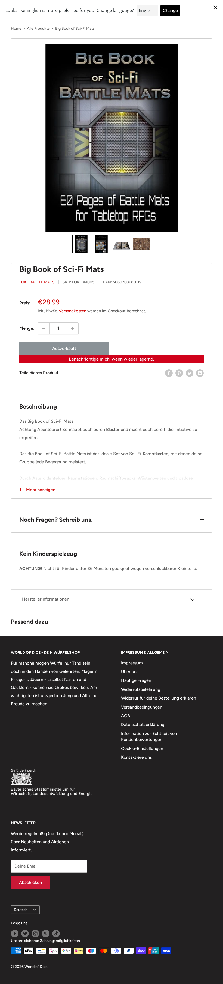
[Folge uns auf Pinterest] (45, 933)
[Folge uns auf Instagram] (35, 933)
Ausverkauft (64, 348)
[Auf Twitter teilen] (189, 373)
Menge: (27, 328)
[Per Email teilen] (200, 373)
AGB (125, 715)
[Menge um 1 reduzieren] (43, 328)
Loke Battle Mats (37, 282)
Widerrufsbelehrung (140, 689)
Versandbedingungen (141, 707)
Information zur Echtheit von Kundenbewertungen (149, 736)
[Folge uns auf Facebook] (14, 933)
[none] (81, 244)
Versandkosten (72, 310)
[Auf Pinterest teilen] (179, 373)
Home (16, 28)
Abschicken (30, 882)
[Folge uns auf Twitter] (25, 933)
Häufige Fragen (136, 680)
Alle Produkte (38, 28)
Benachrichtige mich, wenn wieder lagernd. (111, 359)
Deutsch (20, 909)
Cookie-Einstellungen (142, 748)
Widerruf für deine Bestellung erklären (158, 698)
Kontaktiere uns (136, 757)
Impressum (132, 662)
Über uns (129, 671)
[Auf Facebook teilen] (169, 373)
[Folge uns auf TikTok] (56, 933)
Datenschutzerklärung (142, 724)
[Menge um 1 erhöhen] (72, 328)
